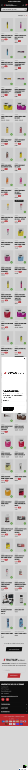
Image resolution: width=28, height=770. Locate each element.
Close (25, 358)
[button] (23, 769)
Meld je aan (8, 408)
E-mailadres (6, 400)
